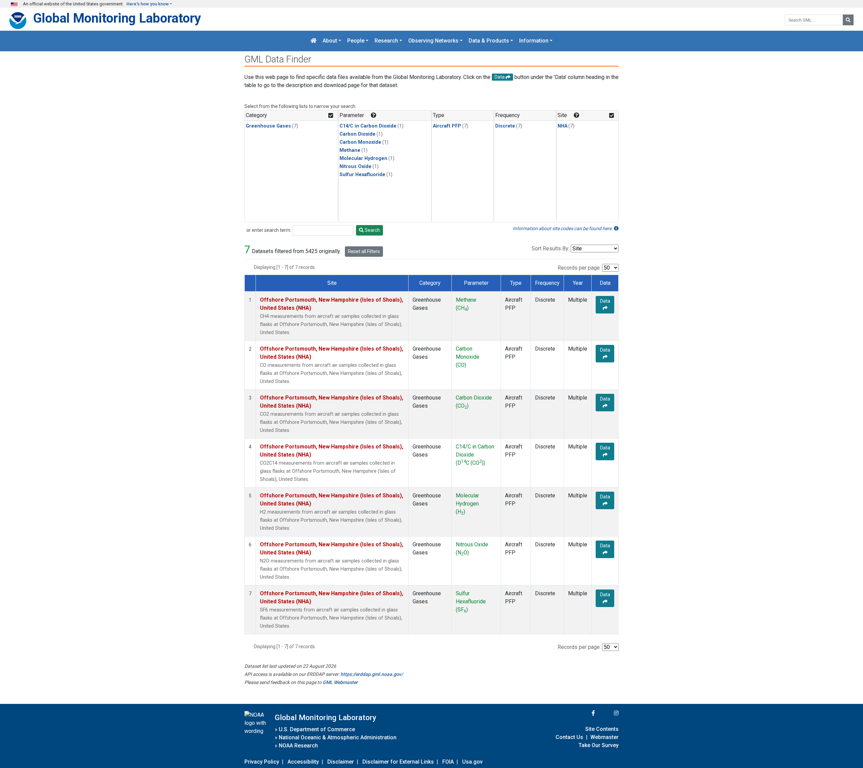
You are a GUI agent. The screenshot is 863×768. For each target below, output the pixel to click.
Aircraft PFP (447, 126)
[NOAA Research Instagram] (607, 713)
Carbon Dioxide (357, 134)
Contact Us (569, 737)
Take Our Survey (598, 745)
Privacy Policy (261, 762)
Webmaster (604, 737)
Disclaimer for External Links (398, 762)
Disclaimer (340, 762)
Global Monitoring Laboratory (117, 18)
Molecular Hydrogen (363, 158)
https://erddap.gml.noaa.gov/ (371, 674)
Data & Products (489, 41)
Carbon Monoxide (360, 142)
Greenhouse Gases (268, 126)
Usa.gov (472, 762)
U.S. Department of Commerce (317, 729)
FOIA (448, 762)
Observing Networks (433, 41)
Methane (349, 150)
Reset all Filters (364, 251)
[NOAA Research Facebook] (584, 713)
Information (533, 41)
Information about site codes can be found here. (563, 228)
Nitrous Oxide (355, 166)
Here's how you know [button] (147, 3)
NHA (562, 126)
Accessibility (303, 762)
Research (386, 41)
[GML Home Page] (313, 41)
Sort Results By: (550, 248)
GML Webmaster (340, 682)
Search (372, 230)
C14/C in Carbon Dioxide (367, 126)
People (355, 41)
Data (605, 301)
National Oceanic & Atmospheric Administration (337, 737)
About (330, 41)
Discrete (505, 126)
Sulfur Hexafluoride (362, 174)
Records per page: (579, 268)
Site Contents (602, 729)
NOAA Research (298, 745)
